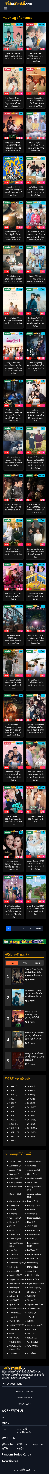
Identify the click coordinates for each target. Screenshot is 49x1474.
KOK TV (30, 1238)
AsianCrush (32, 1169)
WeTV (12, 1337)
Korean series (33, 1242)
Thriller (12, 1312)
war (28, 1333)
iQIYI (29, 1226)
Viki (28, 1329)
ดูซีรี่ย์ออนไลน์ (8, 1444)
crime (29, 1182)
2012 (29, 1111)
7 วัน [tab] (24, 963)
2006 (29, 1098)
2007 (11, 1103)
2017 (11, 1123)
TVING (12, 1321)
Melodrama (14, 1262)
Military (30, 1266)
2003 (11, 1094)
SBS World (31, 1291)
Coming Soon (33, 1178)
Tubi (11, 1316)
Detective (14, 1186)
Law (11, 1250)
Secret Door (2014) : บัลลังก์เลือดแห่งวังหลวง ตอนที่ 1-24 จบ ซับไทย (34, 972)
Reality (12, 1287)
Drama (30, 1201)
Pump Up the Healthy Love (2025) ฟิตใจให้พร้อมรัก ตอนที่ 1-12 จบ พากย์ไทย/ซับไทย (34, 1014)
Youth (30, 1341)
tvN (29, 1321)
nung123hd (38, 1444)
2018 (29, 1123)
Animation (13, 1165)
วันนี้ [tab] (12, 963)
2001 (11, 1090)
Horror (12, 1222)
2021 (11, 1132)
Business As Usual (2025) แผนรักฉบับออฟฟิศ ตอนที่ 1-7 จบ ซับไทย (33, 993)
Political (30, 1279)
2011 (11, 1111)
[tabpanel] (24, 1017)
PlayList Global (16, 1279)
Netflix (30, 1275)
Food (29, 1209)
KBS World (32, 1234)
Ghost (30, 1213)
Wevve (30, 1337)
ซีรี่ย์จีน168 (22, 1444)
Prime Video (14, 1283)
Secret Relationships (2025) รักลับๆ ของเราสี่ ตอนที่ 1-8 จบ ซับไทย (34, 1035)
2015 (11, 1119)
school (12, 1296)
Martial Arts (32, 1254)
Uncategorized (34, 1325)
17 (31, 928)
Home (4, 1429)
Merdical (31, 1262)
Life (11, 1254)
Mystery (13, 1275)
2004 (29, 1094)
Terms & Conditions (24, 1391)
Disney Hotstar (34, 1186)
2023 (11, 1136)
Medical (30, 1258)
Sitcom (30, 1300)
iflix (10, 1226)
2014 (29, 1115)
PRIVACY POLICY (24, 1397)
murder (12, 1271)
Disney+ (13, 1193)
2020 (29, 1128)
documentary (15, 1201)
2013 (11, 1115)
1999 (11, 1086)
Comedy (13, 1178)
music (29, 1271)
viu (10, 1333)
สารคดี (30, 1353)
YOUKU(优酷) (15, 1341)
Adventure (32, 1161)
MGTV (12, 1266)
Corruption (14, 1182)
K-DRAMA (31, 1230)
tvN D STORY (15, 1325)
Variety (12, 1329)
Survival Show (15, 1308)
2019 (11, 1128)
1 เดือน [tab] (37, 963)
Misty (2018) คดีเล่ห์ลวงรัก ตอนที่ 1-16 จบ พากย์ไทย (34, 1056)
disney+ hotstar (34, 1193)
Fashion (12, 1209)
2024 (29, 1136)
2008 (29, 1103)
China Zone (32, 1174)
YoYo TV (31, 1346)
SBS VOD (13, 1291)
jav (3, 1417)
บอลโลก (20, 1448)
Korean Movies (16, 1242)
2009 (11, 1107)
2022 (29, 1132)
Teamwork (32, 1308)
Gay (11, 1213)
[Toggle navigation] (5, 8)
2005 (11, 1098)
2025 (11, 1140)
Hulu (29, 1222)
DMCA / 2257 (24, 1403)
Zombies (13, 1353)
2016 (29, 1119)
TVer (29, 1316)
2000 (29, 1086)
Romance (31, 1287)
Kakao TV (13, 1234)
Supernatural (33, 1304)
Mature (12, 1258)
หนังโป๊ (5, 1448)
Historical (31, 1217)
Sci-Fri (12, 1300)
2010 (29, 1107)
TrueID (30, 1312)
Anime (30, 1165)
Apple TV (13, 1169)
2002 (29, 1090)
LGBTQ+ (31, 1250)
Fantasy (30, 1205)
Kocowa (13, 1238)
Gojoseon (13, 1217)
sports (12, 1304)
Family (12, 1205)
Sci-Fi (29, 1296)
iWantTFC (13, 1230)
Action (12, 1161)
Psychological (33, 1283)
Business (13, 1174)
